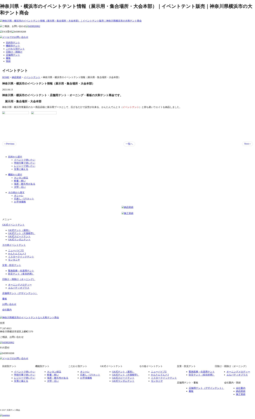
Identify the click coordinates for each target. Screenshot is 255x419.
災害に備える (21, 169)
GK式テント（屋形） (19, 230)
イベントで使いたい (24, 160)
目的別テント (13, 42)
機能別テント (13, 45)
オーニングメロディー (20, 284)
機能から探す (15, 174)
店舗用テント (13, 55)
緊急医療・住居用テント (21, 270)
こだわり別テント (15, 49)
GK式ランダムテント (19, 239)
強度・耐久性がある (24, 184)
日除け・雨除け (14, 52)
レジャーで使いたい (24, 166)
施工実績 (240, 394)
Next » (247, 143)
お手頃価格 (20, 201)
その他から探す (16, 192)
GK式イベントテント (13, 225)
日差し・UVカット (24, 198)
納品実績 (240, 391)
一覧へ (129, 144)
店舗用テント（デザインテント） (20, 293)
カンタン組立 (21, 177)
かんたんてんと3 (17, 253)
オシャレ (18, 195)
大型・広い (20, 187)
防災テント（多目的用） (21, 274)
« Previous (9, 143)
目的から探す (15, 156)
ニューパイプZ (16, 250)
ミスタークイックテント (21, 256)
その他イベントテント (14, 245)
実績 (8, 61)
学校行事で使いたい (24, 163)
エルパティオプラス (18, 288)
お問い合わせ (9, 304)
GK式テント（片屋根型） (21, 233)
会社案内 (7, 309)
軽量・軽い (20, 181)
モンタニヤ (14, 260)
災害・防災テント (11, 265)
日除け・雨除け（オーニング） (18, 279)
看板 (8, 58)
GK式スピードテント (19, 236)
